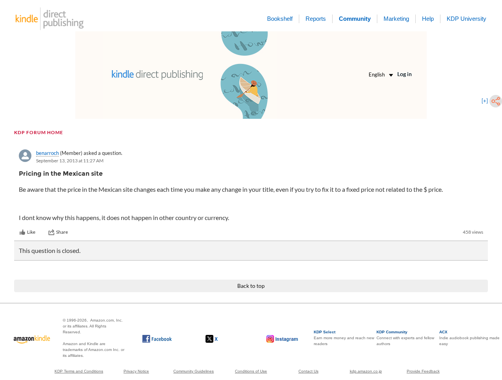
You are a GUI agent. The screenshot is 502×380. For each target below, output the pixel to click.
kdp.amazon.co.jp (366, 371)
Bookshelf (280, 18)
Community (355, 18)
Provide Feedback (423, 371)
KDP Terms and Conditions (79, 371)
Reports (316, 18)
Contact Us (308, 371)
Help (428, 18)
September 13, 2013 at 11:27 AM (70, 161)
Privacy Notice (136, 371)
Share (62, 232)
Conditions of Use (251, 371)
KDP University (466, 18)
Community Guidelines (193, 371)
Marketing (396, 18)
